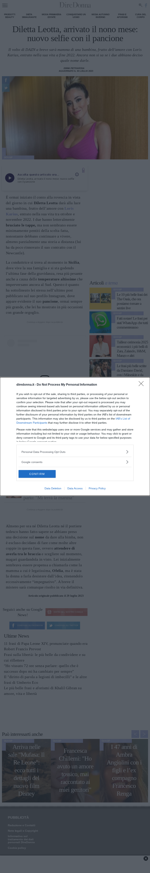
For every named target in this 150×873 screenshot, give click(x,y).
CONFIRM (37, 473)
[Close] (142, 385)
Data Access (75, 488)
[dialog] (75, 436)
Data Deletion (53, 488)
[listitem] (75, 452)
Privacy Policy (97, 488)
